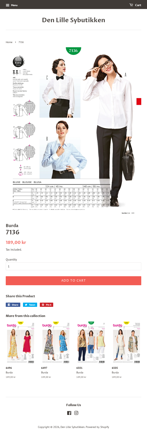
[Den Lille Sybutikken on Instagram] (76, 413)
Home (9, 42)
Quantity (11, 259)
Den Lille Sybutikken (73, 20)
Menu (14, 5)
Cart (138, 5)
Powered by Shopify (97, 427)
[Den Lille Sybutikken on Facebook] (69, 413)
